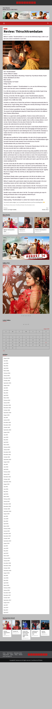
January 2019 (7, 583)
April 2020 (6, 546)
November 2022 (7, 477)
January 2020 (7, 554)
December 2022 (7, 475)
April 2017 (6, 635)
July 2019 (6, 569)
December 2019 (7, 556)
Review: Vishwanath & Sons (7, 656)
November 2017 (7, 618)
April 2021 (6, 517)
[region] (26, 291)
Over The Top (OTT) (7, 679)
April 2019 (6, 576)
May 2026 (6, 388)
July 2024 (6, 440)
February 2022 (7, 495)
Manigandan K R (22, 231)
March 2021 (6, 519)
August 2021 (6, 507)
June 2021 (6, 512)
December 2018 (7, 586)
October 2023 (7, 450)
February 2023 (7, 470)
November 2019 (7, 559)
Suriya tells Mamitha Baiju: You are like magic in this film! (26, 657)
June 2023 (6, 460)
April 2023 (6, 465)
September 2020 (7, 534)
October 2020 (7, 532)
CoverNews (33, 683)
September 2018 (7, 593)
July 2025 (6, 411)
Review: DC (22, 229)
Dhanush (8, 204)
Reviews (5, 28)
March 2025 (6, 421)
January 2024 (7, 443)
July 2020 (6, 539)
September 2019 (7, 564)
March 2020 (6, 549)
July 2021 (6, 509)
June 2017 (6, 630)
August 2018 (6, 596)
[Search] (48, 23)
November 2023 (7, 448)
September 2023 (7, 453)
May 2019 (6, 573)
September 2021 (7, 504)
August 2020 (6, 536)
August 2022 (6, 485)
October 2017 (7, 620)
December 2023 (7, 445)
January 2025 (7, 425)
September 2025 (7, 406)
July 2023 (6, 458)
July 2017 (6, 628)
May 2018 (6, 603)
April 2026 (6, 391)
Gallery (11, 677)
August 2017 (6, 625)
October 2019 (7, 561)
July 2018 (6, 598)
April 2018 (6, 606)
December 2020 (7, 527)
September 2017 (7, 623)
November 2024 (7, 430)
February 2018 (7, 611)
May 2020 (6, 544)
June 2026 (6, 386)
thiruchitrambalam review (30, 204)
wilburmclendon (7, 34)
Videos (16, 677)
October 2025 (7, 403)
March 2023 (6, 467)
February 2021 (7, 522)
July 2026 (6, 383)
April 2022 (6, 492)
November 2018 (7, 588)
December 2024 (7, 428)
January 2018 (7, 613)
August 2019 (6, 566)
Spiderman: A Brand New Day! (35, 656)
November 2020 (7, 529)
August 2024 (6, 438)
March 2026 (6, 393)
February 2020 (7, 551)
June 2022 (6, 490)
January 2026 (7, 398)
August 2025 (6, 408)
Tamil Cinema (26, 226)
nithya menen (12, 204)
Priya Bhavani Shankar (20, 204)
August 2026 (6, 381)
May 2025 (6, 416)
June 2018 (6, 601)
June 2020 (6, 541)
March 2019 (6, 578)
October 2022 (7, 480)
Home (34, 651)
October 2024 (7, 433)
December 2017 (7, 615)
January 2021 (7, 524)
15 (46, 363)
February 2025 (7, 423)
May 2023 (6, 462)
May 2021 (6, 514)
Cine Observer (6, 8)
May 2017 (6, 633)
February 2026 (7, 396)
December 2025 (7, 401)
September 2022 (7, 482)
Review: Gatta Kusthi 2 (40, 229)
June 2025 (6, 413)
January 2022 (7, 497)
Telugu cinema (6, 677)
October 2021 (7, 502)
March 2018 (6, 608)
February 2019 (7, 581)
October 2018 (7, 591)
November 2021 (7, 499)
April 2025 (6, 418)
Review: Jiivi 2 (45, 208)
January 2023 (7, 472)
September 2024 (7, 435)
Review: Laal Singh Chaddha (10, 208)
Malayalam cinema (18, 676)
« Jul (4, 373)
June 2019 (6, 571)
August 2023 (6, 455)
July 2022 (6, 487)
